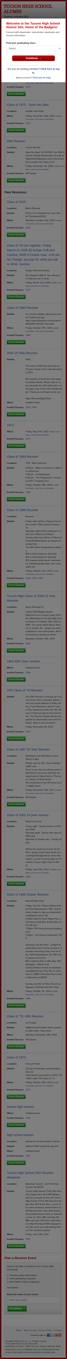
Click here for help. (42, 77)
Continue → (33, 58)
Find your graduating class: (21, 43)
